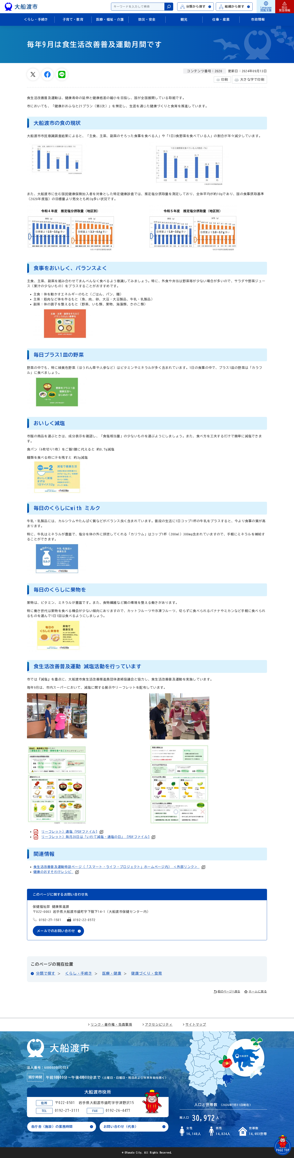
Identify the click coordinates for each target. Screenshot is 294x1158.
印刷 (224, 79)
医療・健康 (111, 973)
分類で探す (45, 973)
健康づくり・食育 (146, 973)
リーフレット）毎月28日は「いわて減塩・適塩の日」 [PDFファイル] (95, 836)
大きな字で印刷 (252, 79)
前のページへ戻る (229, 991)
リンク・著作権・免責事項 (111, 1024)
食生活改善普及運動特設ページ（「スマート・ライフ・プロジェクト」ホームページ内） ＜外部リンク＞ (116, 866)
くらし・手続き (78, 973)
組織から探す (234, 6)
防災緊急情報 (284, 9)
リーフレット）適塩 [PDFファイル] (69, 831)
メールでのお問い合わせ (56, 930)
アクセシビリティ (159, 1024)
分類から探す (196, 6)
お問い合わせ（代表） (121, 1126)
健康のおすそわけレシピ (53, 871)
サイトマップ (195, 1024)
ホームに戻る (258, 991)
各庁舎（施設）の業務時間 (52, 1126)
